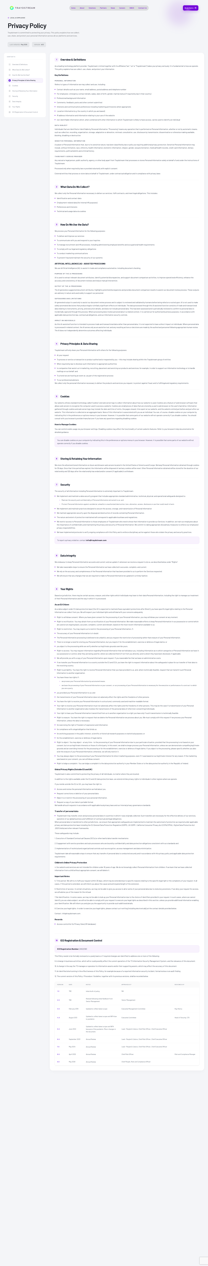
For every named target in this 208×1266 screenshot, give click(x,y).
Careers (122, 8)
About (82, 8)
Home (73, 8)
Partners (103, 8)
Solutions (92, 8)
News (113, 8)
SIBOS (132, 8)
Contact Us (142, 8)
